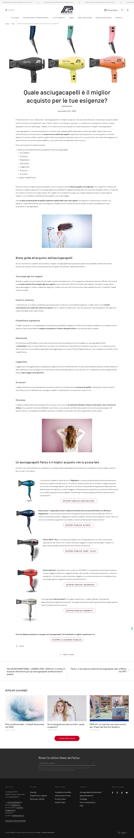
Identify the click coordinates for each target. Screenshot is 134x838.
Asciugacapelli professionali (91, 792)
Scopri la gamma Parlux (67, 640)
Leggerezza (24, 167)
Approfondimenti (86, 796)
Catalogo (83, 799)
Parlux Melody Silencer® (82, 349)
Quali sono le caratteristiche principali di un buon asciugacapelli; (43, 150)
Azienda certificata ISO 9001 (15, 821)
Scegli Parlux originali (38, 796)
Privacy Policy (60, 799)
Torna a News (68, 654)
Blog (13, 23)
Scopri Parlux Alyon (78, 525)
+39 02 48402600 (13, 802)
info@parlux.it (16, 805)
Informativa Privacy (63, 796)
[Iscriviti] (94, 763)
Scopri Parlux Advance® (80, 585)
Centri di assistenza (87, 802)
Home (7, 23)
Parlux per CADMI (37, 799)
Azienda (33, 792)
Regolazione (25, 160)
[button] (122, 10)
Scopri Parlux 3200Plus (80, 551)
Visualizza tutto (67, 738)
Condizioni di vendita (63, 792)
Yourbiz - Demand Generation (45, 832)
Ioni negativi (25, 153)
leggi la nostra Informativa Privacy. (61, 770)
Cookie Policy (60, 802)
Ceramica (24, 156)
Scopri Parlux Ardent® (80, 611)
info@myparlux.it (18, 815)
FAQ (81, 806)
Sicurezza (23, 174)
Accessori (24, 170)
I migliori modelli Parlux (27, 177)
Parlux (13, 832)
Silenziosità (24, 163)
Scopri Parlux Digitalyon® (79, 501)
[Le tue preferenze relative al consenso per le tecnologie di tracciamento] (132, 628)
